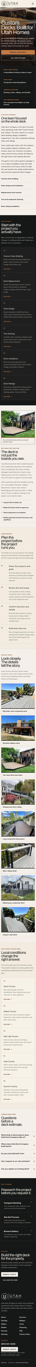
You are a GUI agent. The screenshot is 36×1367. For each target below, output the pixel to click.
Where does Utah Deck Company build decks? (18, 1145)
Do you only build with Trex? (18, 1153)
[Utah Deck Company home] (9, 4)
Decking (4, 1321)
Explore (8, 269)
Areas (21, 1324)
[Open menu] (33, 4)
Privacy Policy (24, 1334)
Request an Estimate (18, 52)
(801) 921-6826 (8, 1344)
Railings (22, 1321)
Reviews (4, 1331)
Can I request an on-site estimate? (18, 1161)
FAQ (20, 1331)
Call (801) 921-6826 (18, 58)
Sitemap (4, 1334)
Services (22, 1317)
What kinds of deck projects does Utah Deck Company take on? (18, 1136)
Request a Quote (9, 1274)
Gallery (4, 1324)
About (3, 1317)
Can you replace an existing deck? (18, 1168)
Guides (4, 1327)
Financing (23, 1327)
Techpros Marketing (22, 1362)
